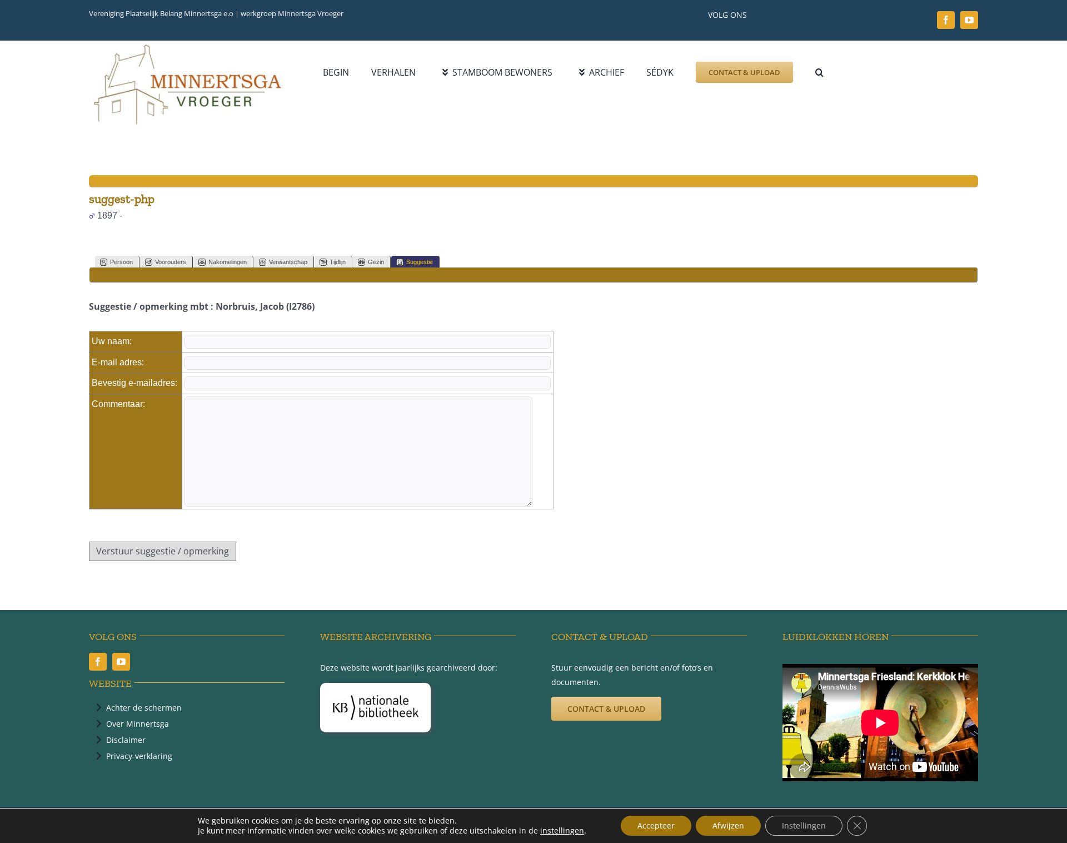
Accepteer (656, 825)
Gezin (376, 262)
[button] (819, 72)
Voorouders (170, 262)
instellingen (562, 831)
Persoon (121, 262)
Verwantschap (288, 262)
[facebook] (946, 20)
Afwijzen (728, 825)
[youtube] (969, 20)
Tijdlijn (338, 262)
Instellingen (804, 825)
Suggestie (419, 262)
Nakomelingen (227, 262)
